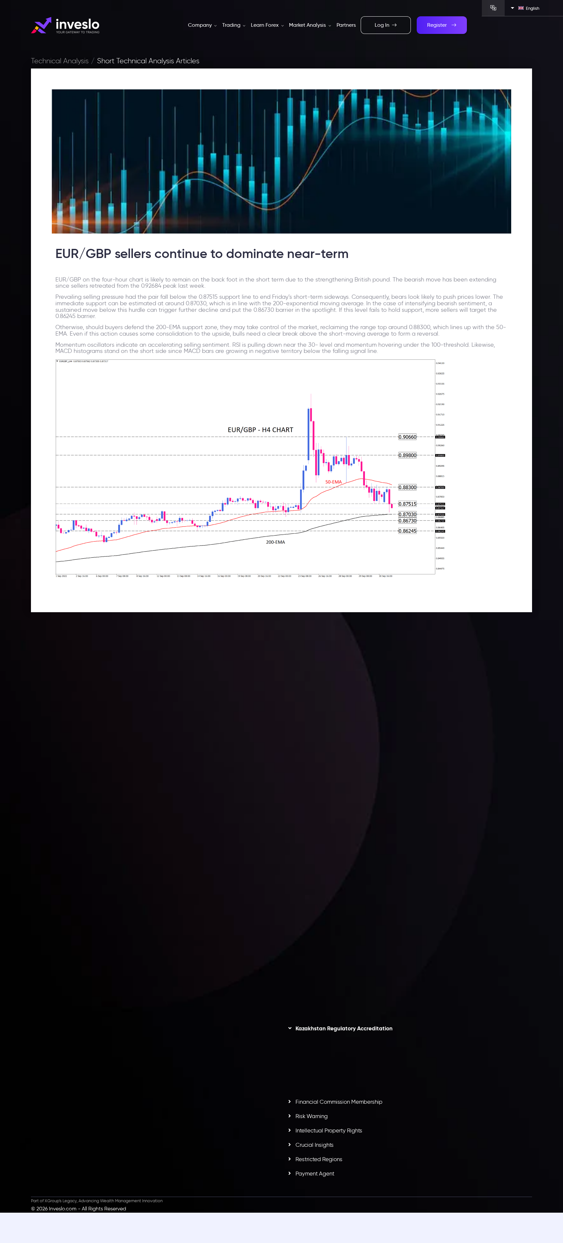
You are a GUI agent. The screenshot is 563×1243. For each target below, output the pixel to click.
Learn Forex (265, 25)
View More (166, 797)
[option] (154, 764)
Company (200, 25)
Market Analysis (308, 25)
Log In (382, 25)
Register (437, 25)
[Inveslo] (65, 25)
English (532, 8)
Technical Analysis (60, 61)
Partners (346, 25)
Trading (232, 25)
